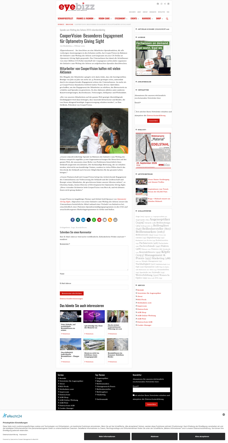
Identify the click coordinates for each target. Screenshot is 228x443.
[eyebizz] (76, 8)
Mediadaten (153, 12)
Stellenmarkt (102, 399)
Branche (69, 24)
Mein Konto (132, 12)
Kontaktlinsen (81, 227)
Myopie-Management (152, 261)
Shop (158, 18)
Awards (150, 223)
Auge (73, 227)
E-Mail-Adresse (65, 283)
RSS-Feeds (141, 299)
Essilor (151, 240)
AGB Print (141, 319)
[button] (73, 220)
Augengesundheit (160, 217)
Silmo (153, 270)
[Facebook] (158, 4)
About (139, 12)
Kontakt (145, 12)
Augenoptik (142, 220)
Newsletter (161, 12)
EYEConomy (120, 18)
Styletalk (158, 272)
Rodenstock (144, 270)
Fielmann (146, 249)
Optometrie (151, 267)
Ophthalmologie (163, 264)
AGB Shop (141, 312)
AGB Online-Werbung (146, 315)
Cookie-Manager (144, 325)
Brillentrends (144, 234)
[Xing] (165, 4)
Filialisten (156, 249)
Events (134, 18)
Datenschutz (142, 309)
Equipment (141, 240)
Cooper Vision (160, 235)
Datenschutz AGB (144, 322)
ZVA (158, 278)
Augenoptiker (153, 221)
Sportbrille (146, 272)
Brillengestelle (147, 226)
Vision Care (104, 18)
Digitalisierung (155, 237)
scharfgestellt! (65, 18)
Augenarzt (149, 216)
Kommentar (65, 244)
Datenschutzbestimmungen (71, 298)
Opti (140, 267)
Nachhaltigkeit (145, 264)
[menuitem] (65, 18)
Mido (138, 261)
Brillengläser (102, 392)
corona (141, 237)
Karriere (146, 18)
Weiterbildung (147, 275)
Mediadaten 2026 (144, 303)
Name (62, 274)
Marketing (161, 258)
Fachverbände (150, 246)
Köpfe (99, 381)
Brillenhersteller (156, 229)
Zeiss (151, 278)
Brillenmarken (150, 232)
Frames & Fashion (84, 18)
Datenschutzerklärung (156, 115)
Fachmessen (148, 243)
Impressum (142, 306)
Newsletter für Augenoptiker (149, 293)
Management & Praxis (150, 256)
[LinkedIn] (168, 4)
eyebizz (61, 24)
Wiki (168, 12)
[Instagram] (161, 4)
